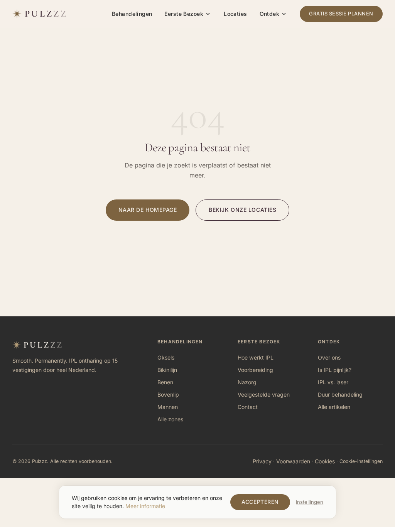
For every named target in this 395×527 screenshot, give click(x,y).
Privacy (262, 461)
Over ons (329, 357)
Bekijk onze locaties (242, 209)
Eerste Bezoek (183, 13)
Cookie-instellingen (361, 461)
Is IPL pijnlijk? (334, 370)
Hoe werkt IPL (255, 357)
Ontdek (270, 13)
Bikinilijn (167, 370)
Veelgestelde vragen (264, 394)
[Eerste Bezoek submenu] (207, 14)
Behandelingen (132, 13)
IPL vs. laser (333, 382)
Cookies (325, 461)
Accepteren (260, 501)
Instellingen (309, 502)
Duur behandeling (340, 394)
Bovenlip (168, 394)
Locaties (235, 13)
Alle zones (170, 419)
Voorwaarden (293, 461)
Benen (165, 382)
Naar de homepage (147, 209)
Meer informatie (145, 506)
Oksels (165, 357)
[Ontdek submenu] (283, 14)
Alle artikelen (334, 407)
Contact (248, 407)
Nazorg (247, 382)
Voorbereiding (255, 370)
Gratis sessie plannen (341, 14)
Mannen (167, 407)
